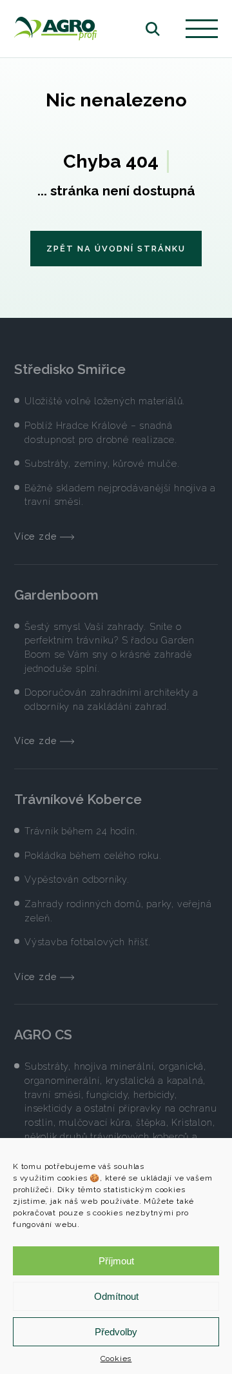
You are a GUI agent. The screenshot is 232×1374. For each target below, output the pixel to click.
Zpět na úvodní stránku (116, 248)
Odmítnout (116, 1296)
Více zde (37, 536)
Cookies (116, 1358)
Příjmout (116, 1260)
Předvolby (116, 1331)
